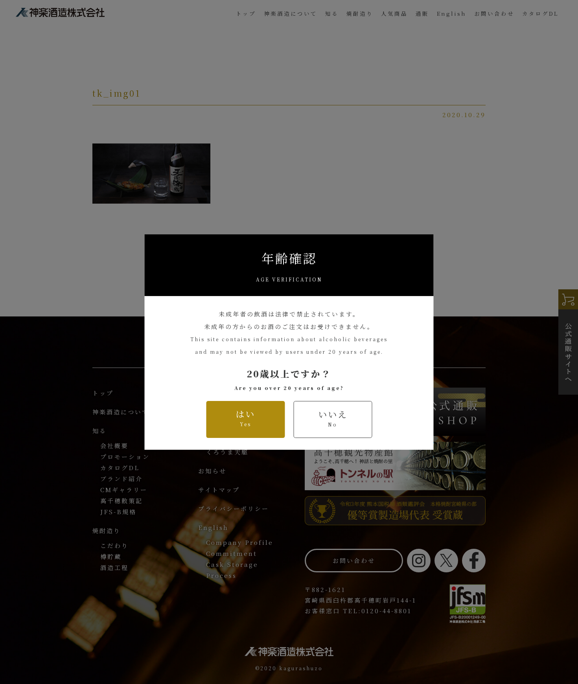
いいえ (333, 418)
